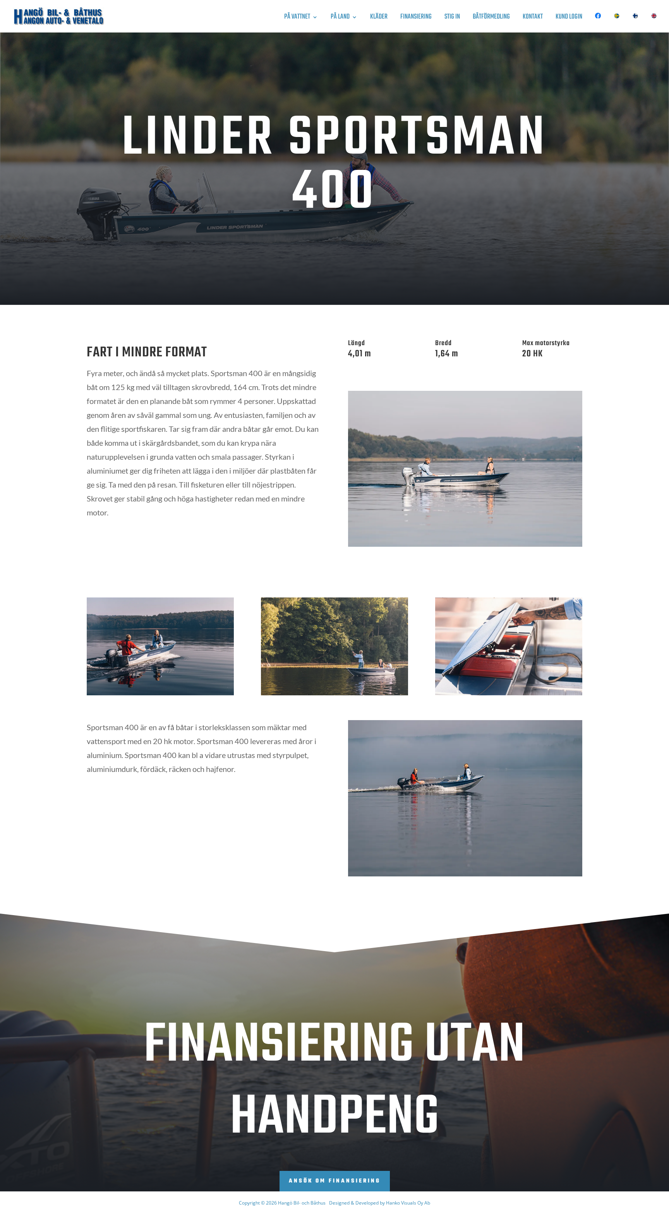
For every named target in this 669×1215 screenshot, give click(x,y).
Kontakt (533, 18)
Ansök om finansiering (335, 1181)
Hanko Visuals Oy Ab (408, 1203)
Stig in (452, 18)
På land (340, 18)
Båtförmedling (491, 18)
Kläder (379, 18)
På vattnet (297, 18)
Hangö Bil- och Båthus (302, 1203)
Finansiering (416, 18)
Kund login (569, 18)
